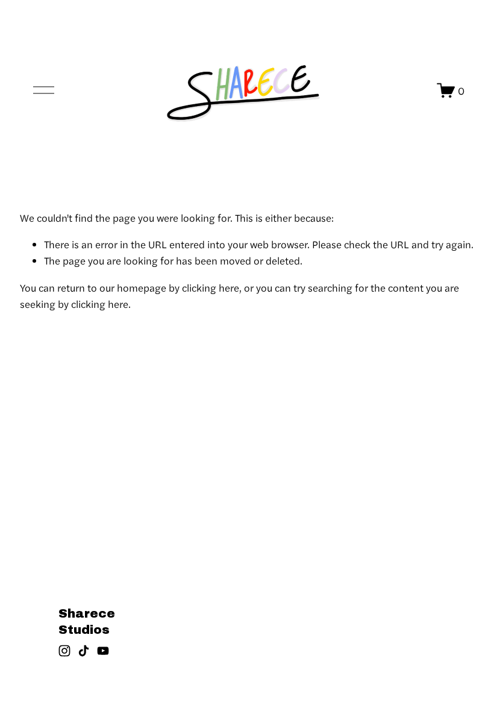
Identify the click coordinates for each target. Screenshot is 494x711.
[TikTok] (84, 651)
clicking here (210, 287)
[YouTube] (103, 651)
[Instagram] (64, 651)
